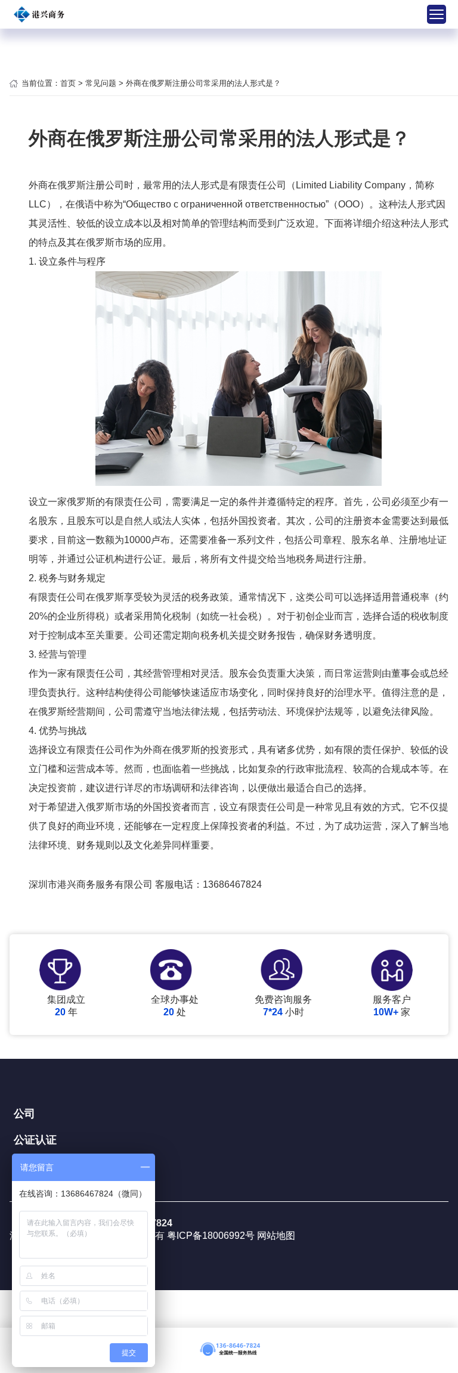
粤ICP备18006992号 (212, 1236)
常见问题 (100, 83)
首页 (68, 83)
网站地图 (276, 1236)
